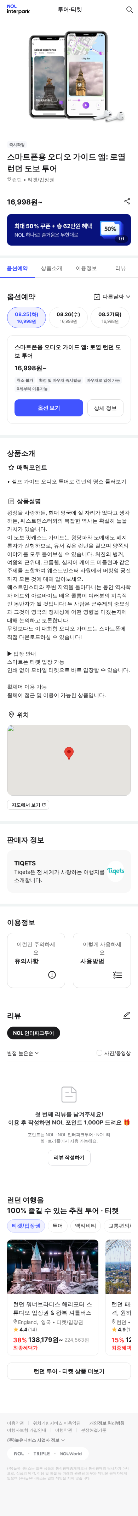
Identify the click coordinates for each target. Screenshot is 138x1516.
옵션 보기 (49, 407)
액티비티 (85, 1225)
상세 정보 (105, 408)
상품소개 (51, 268)
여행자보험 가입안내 (26, 1430)
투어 (57, 1225)
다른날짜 (113, 296)
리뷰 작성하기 (69, 1157)
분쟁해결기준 (94, 1430)
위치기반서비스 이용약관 (57, 1423)
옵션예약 (17, 268)
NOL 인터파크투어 (33, 1033)
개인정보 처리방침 (107, 1423)
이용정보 (86, 268)
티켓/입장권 (26, 1225)
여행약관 (63, 1430)
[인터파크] (15, 9)
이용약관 (15, 1423)
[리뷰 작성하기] (126, 1015)
